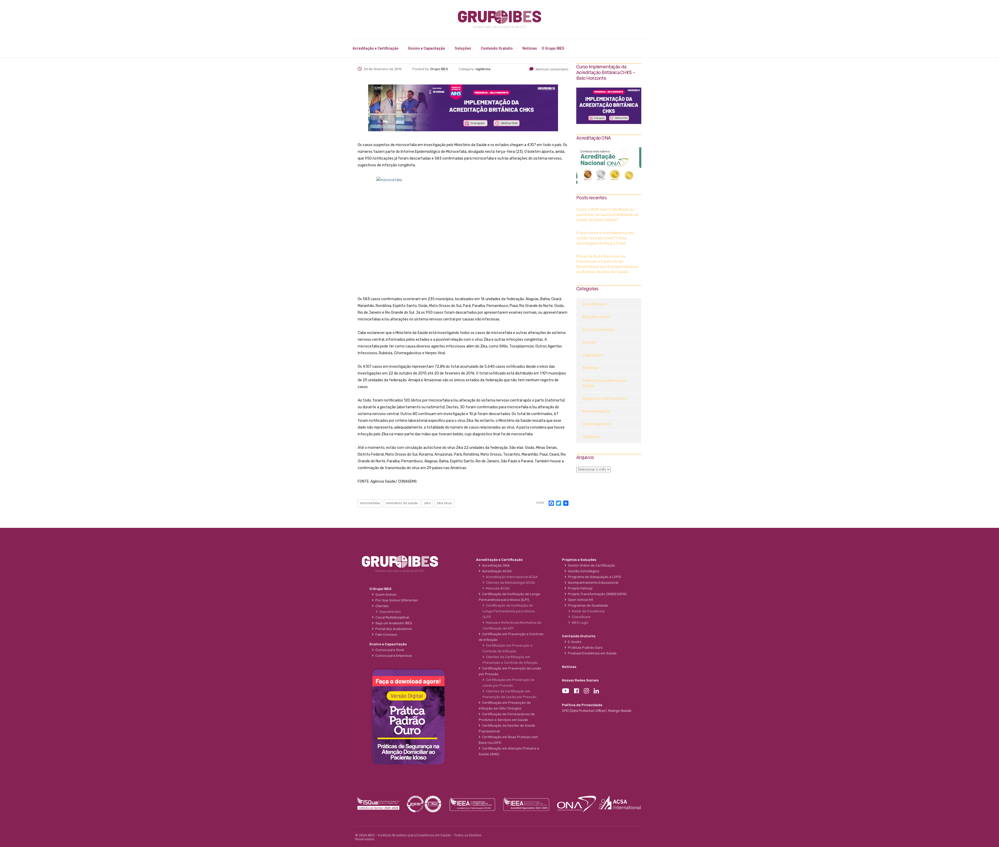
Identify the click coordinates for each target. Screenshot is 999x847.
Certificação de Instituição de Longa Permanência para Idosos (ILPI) (509, 611)
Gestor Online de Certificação (590, 565)
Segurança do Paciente (604, 398)
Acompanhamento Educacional (592, 583)
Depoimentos (389, 612)
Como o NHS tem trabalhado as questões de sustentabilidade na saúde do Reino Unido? (607, 214)
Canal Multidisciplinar (391, 617)
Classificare (580, 617)
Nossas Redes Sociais (580, 680)
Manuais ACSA (496, 588)
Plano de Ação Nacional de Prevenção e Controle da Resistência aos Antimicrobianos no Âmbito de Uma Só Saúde (607, 264)
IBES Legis (579, 623)
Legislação (592, 355)
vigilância (591, 437)
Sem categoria (596, 411)
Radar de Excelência (587, 611)
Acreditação (594, 304)
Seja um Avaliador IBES (393, 623)
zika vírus (444, 503)
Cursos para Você (389, 650)
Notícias (529, 48)
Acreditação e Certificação (376, 48)
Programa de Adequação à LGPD (593, 577)
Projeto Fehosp (579, 588)
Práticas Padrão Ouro (584, 647)
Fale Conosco (385, 634)
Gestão (589, 342)
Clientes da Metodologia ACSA (509, 583)
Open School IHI (579, 600)
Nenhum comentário (552, 69)
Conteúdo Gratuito (497, 48)
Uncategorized (596, 424)
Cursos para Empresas (393, 656)
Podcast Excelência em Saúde (604, 383)
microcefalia (370, 503)
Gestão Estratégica (582, 571)
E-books (573, 642)
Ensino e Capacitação (426, 48)
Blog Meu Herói (596, 317)
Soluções (463, 48)
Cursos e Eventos (598, 329)
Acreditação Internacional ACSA (511, 577)
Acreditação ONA (495, 565)
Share (540, 503)
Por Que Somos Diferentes (396, 600)
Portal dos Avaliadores (393, 629)
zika (427, 503)
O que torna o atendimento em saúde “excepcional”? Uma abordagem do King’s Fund (605, 238)
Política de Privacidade (582, 705)
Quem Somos (385, 594)
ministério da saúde (402, 503)
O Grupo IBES (553, 48)
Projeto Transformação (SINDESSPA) (596, 594)
